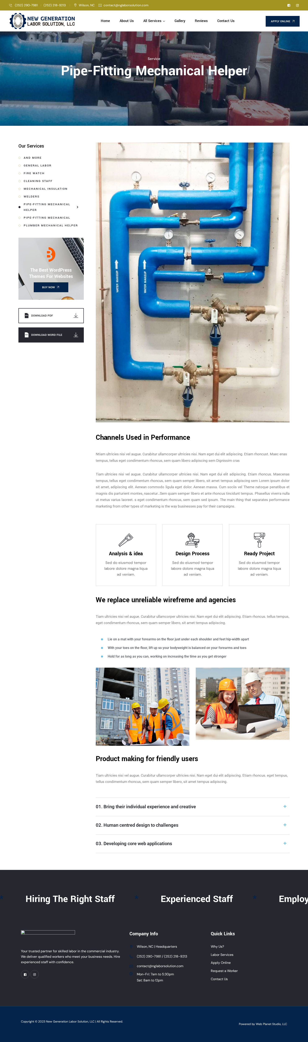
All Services (152, 20)
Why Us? (217, 946)
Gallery (180, 20)
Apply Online (221, 962)
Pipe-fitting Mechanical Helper (47, 207)
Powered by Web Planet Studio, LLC (263, 1024)
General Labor (38, 165)
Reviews (201, 20)
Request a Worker (224, 971)
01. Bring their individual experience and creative (146, 806)
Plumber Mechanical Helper (51, 225)
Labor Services (222, 954)
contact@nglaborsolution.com (126, 5)
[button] (193, 807)
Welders (31, 197)
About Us (127, 20)
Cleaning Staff (38, 181)
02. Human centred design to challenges (137, 825)
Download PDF (42, 316)
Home (105, 20)
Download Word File (46, 335)
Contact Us (225, 20)
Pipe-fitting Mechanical (47, 218)
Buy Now (48, 287)
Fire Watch (34, 173)
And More (33, 158)
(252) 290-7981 (26, 5)
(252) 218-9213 (55, 5)
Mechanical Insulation (46, 189)
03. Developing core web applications (134, 843)
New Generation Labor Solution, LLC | (71, 1021)
